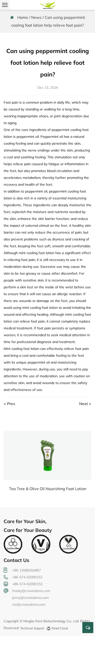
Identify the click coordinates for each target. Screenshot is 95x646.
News (36, 17)
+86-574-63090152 (27, 577)
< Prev (9, 403)
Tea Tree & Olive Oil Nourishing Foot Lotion (47, 488)
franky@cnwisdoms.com (31, 591)
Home (22, 17)
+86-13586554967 (26, 570)
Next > (85, 403)
